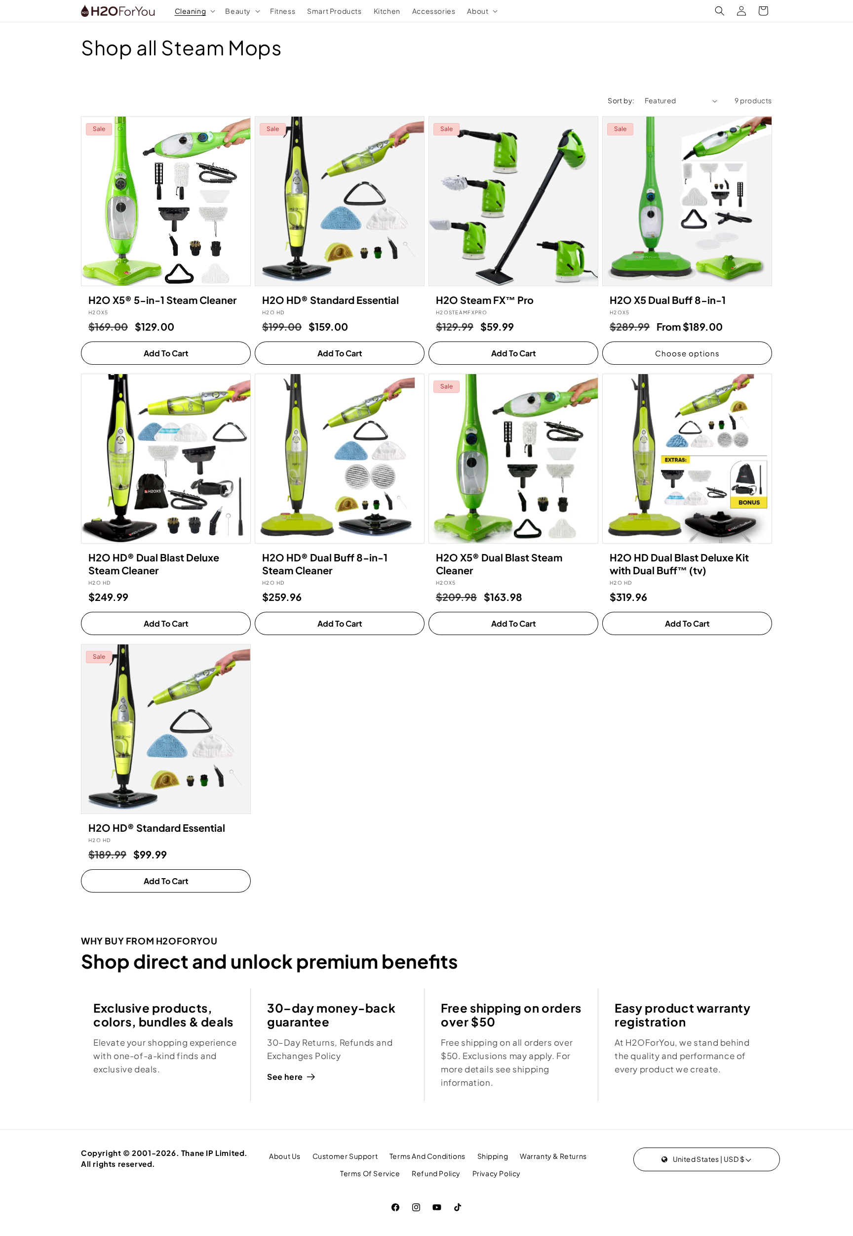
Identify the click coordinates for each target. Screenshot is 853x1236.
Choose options (687, 353)
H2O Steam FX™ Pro (485, 300)
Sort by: (621, 100)
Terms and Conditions (427, 1155)
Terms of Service (370, 1173)
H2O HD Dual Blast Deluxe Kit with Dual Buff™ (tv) (679, 563)
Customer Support (345, 1155)
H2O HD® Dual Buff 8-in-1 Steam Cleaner (325, 563)
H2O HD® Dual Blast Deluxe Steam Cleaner (153, 563)
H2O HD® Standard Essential (330, 300)
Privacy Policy (496, 1173)
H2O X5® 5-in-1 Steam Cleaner (162, 300)
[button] (194, 10)
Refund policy (436, 1173)
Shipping (492, 1155)
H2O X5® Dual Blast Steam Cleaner (499, 563)
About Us (285, 1155)
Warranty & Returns (553, 1155)
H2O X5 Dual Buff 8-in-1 (668, 300)
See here (285, 1076)
